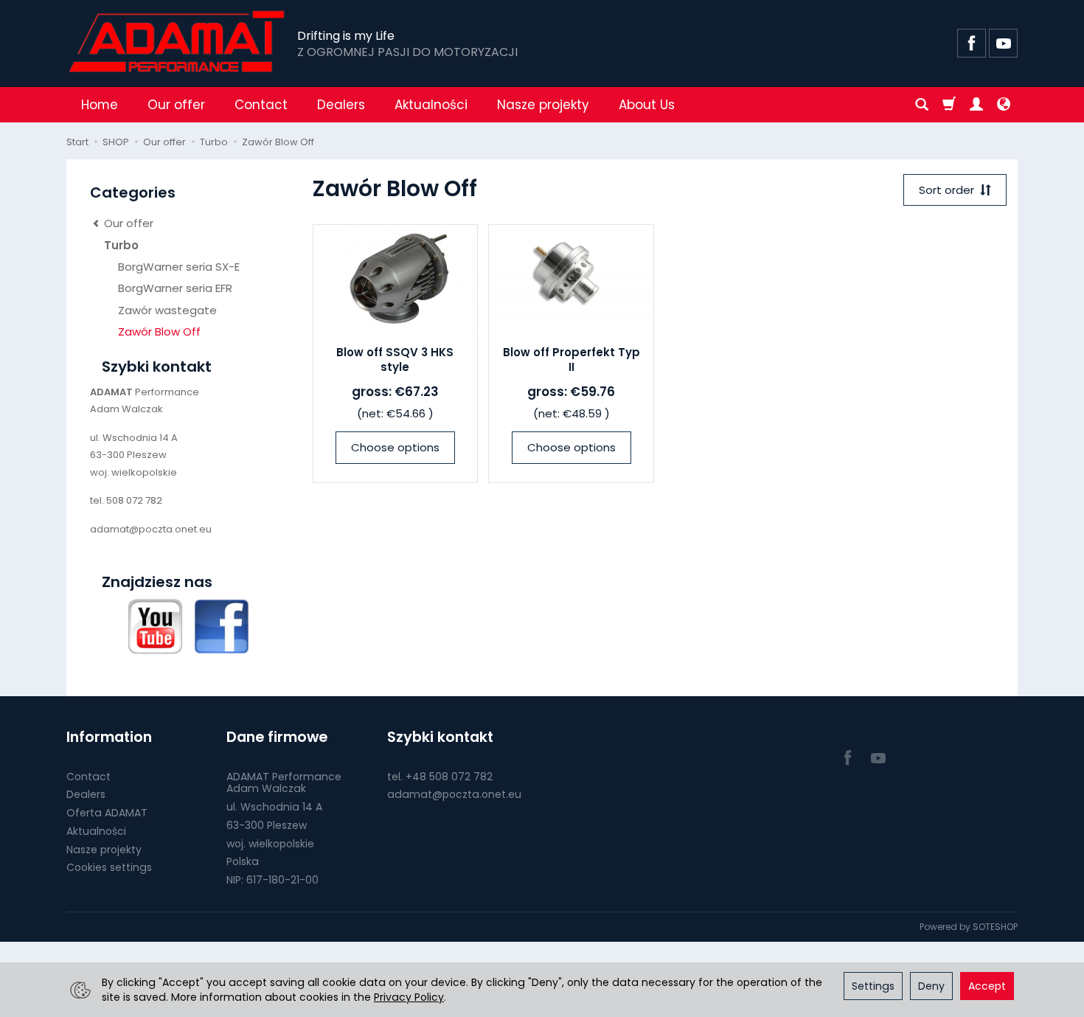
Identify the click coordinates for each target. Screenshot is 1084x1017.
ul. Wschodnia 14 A (274, 806)
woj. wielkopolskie (270, 843)
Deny (931, 986)
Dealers (341, 105)
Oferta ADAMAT (106, 812)
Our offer (176, 105)
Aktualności (431, 105)
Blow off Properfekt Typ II (571, 359)
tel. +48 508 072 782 (440, 776)
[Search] (922, 104)
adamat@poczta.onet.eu (454, 794)
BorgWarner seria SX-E (179, 266)
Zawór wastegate (167, 310)
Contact (261, 105)
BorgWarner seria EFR (175, 288)
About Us (647, 105)
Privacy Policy (409, 997)
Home (99, 105)
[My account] (976, 104)
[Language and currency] (1004, 104)
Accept (987, 986)
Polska (242, 861)
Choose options (395, 447)
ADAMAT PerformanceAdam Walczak (283, 782)
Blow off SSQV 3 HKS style (395, 359)
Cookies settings (109, 867)
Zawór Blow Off (159, 331)
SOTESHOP (995, 926)
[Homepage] (178, 41)
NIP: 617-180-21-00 (272, 879)
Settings (873, 986)
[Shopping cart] (949, 104)
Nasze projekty (543, 105)
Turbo (121, 245)
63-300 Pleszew (266, 825)
